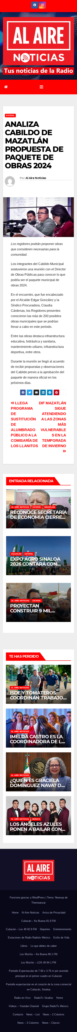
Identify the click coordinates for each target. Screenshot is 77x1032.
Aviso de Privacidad (53, 912)
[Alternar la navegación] (41, 87)
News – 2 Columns (53, 1014)
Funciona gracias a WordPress (28, 897)
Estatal (10, 115)
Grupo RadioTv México (55, 1006)
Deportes (45, 929)
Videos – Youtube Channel (24, 1006)
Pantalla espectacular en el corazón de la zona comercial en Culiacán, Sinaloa (38, 987)
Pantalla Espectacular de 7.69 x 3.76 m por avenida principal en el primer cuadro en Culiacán (38, 973)
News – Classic (51, 1022)
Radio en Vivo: (22, 997)
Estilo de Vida (61, 937)
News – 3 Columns (28, 1022)
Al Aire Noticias (35, 178)
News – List (33, 1014)
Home (15, 912)
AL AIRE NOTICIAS (20, 507)
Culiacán (16, 554)
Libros (24, 945)
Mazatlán (49, 507)
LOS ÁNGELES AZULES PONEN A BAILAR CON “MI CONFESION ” (36, 829)
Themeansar (38, 902)
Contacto (18, 1014)
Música (36, 819)
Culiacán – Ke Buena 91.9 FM (38, 920)
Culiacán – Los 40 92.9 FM (21, 929)
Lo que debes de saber (44, 945)
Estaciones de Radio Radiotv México (29, 937)
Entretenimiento (62, 929)
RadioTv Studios (43, 997)
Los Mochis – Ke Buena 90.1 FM (38, 954)
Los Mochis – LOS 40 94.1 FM (38, 962)
